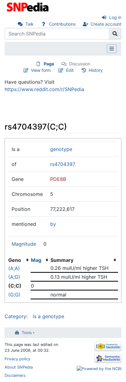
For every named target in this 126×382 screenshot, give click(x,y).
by (53, 224)
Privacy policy (17, 359)
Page (49, 63)
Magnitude (24, 244)
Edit (70, 70)
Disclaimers (15, 375)
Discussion (79, 63)
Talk (29, 24)
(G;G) (14, 295)
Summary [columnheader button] (61, 260)
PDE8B (58, 179)
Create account (106, 24)
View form (41, 70)
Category (15, 316)
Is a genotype (48, 316)
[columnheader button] (40, 260)
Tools (27, 332)
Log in (115, 17)
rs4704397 (62, 164)
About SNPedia (19, 367)
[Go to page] (115, 33)
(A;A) (14, 268)
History (96, 70)
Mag (36, 260)
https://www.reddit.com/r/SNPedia (44, 89)
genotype (61, 149)
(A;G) (14, 277)
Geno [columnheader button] (14, 260)
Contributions (62, 24)
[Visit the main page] (28, 6)
